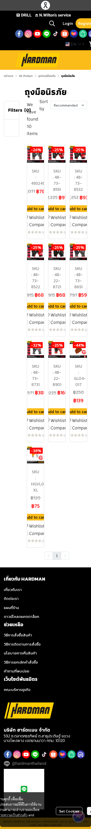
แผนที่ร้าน (11, 608)
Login (68, 23)
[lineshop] (83, 34)
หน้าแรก (8, 75)
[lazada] (74, 34)
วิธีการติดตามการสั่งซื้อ (22, 644)
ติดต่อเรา (11, 598)
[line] (46, 34)
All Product (26, 75)
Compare (38, 224)
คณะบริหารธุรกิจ (17, 689)
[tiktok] (56, 34)
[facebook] (19, 34)
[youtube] (37, 34)
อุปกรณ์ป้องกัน (47, 75)
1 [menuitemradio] (57, 555)
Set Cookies (69, 811)
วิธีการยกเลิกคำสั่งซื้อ (21, 662)
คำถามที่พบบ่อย (16, 671)
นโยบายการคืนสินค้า (20, 653)
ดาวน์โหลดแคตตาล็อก (21, 616)
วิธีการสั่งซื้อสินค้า (18, 635)
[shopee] (65, 34)
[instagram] (28, 34)
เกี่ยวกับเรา (13, 590)
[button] (52, 23)
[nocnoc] (81, 754)
